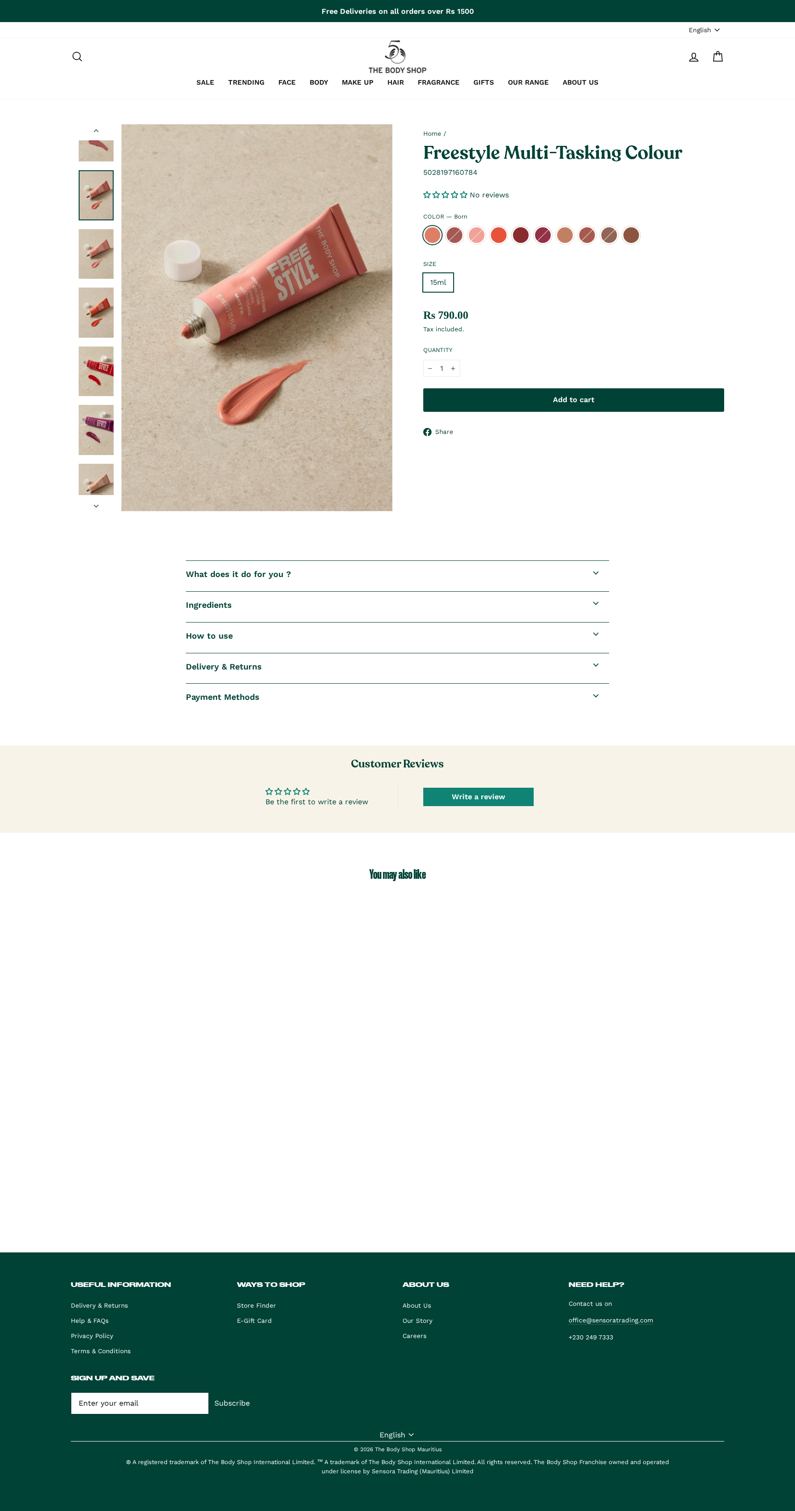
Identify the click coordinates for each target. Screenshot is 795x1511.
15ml (438, 282)
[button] (446, 194)
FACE (287, 82)
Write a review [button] (478, 796)
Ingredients (209, 605)
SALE (205, 82)
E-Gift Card (254, 1320)
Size (429, 263)
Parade (543, 235)
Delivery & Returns (224, 666)
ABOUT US (581, 82)
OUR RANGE (528, 82)
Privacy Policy (92, 1335)
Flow (587, 235)
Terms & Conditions (101, 1351)
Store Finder (256, 1305)
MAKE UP (358, 82)
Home (432, 133)
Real (521, 235)
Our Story (417, 1320)
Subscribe (232, 1403)
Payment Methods (222, 697)
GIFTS (483, 82)
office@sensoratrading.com (611, 1320)
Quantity (437, 349)
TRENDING (246, 82)
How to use (209, 635)
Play (499, 235)
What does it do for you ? (238, 574)
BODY (319, 82)
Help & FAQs (90, 1320)
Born (432, 235)
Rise (609, 235)
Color (445, 216)
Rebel (631, 235)
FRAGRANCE (439, 82)
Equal (454, 235)
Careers (414, 1335)
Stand (565, 235)
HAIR (395, 82)
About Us (417, 1305)
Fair (476, 235)
